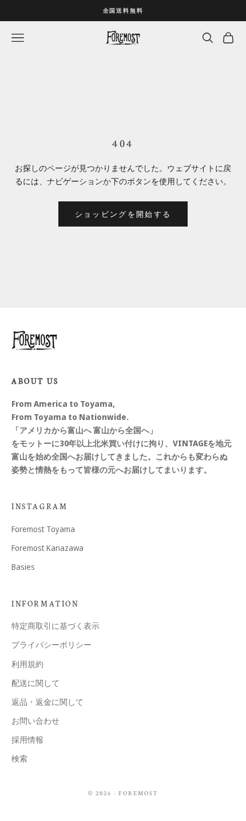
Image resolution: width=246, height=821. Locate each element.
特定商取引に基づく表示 (55, 625)
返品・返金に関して (47, 701)
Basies (23, 566)
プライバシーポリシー (51, 644)
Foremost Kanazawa (47, 547)
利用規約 (27, 664)
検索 (19, 758)
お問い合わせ (35, 720)
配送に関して (35, 682)
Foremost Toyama (43, 528)
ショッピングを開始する (123, 214)
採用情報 (27, 739)
